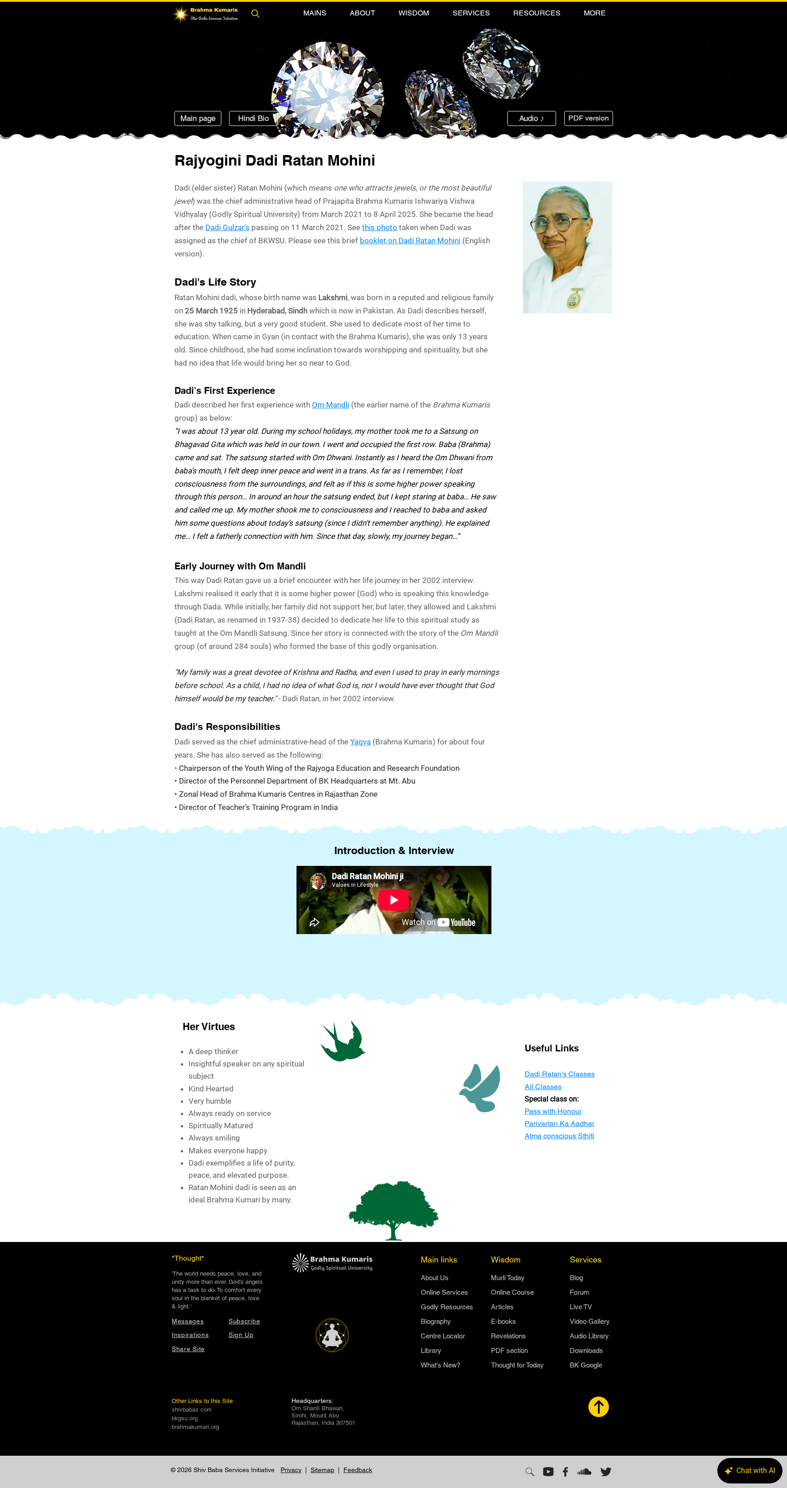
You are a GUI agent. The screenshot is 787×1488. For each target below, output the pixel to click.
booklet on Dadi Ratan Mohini (410, 240)
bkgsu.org (185, 1418)
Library (431, 1350)
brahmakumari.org (195, 1426)
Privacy (291, 1469)
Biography (436, 1321)
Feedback (357, 1469)
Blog (576, 1278)
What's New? (440, 1365)
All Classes (543, 1086)
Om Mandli (330, 404)
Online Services (444, 1292)
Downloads (586, 1350)
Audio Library (589, 1336)
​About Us (435, 1278)
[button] (314, 13)
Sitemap (322, 1469)
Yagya (360, 741)
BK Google (586, 1365)
